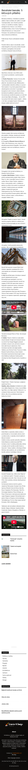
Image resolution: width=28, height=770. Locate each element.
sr (23, 761)
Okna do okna (6, 697)
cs (11, 761)
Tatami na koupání (15, 546)
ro (17, 761)
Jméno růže (5, 704)
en (3, 761)
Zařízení (4, 673)
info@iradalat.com (17, 753)
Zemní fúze (13, 553)
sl (21, 761)
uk (13, 762)
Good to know (5, 534)
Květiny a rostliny (7, 656)
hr (9, 761)
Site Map (14, 754)
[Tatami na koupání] (5, 550)
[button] (26, 2)
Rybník (4, 665)
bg (14, 762)
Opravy (4, 658)
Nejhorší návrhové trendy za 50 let (12, 690)
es (16, 766)
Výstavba (5, 661)
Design (4, 680)
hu (7, 761)
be (5, 761)
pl (13, 761)
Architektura (6, 670)
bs (25, 761)
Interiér (4, 668)
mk (15, 761)
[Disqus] (14, 585)
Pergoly (4, 663)
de (12, 766)
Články (4, 677)
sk (19, 761)
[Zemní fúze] (5, 555)
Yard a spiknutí (6, 675)
